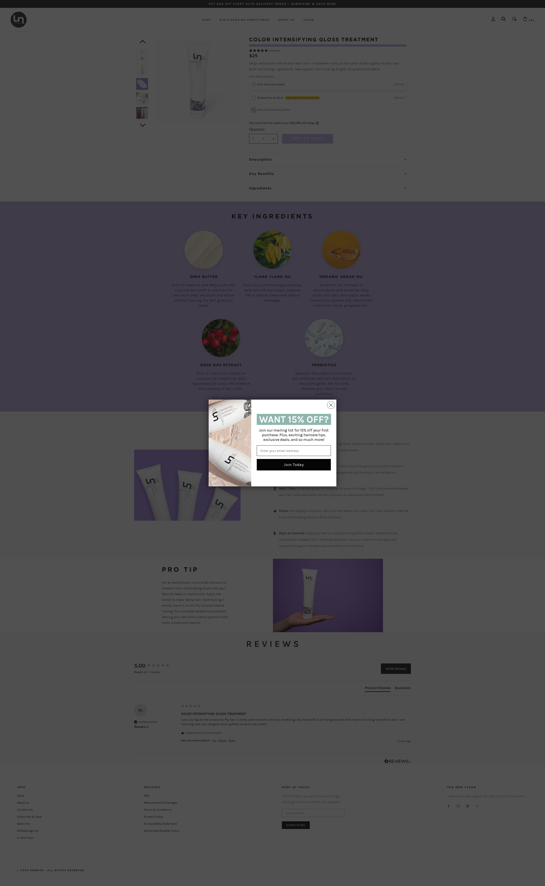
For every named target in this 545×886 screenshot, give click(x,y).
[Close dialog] (331, 405)
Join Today (294, 464)
